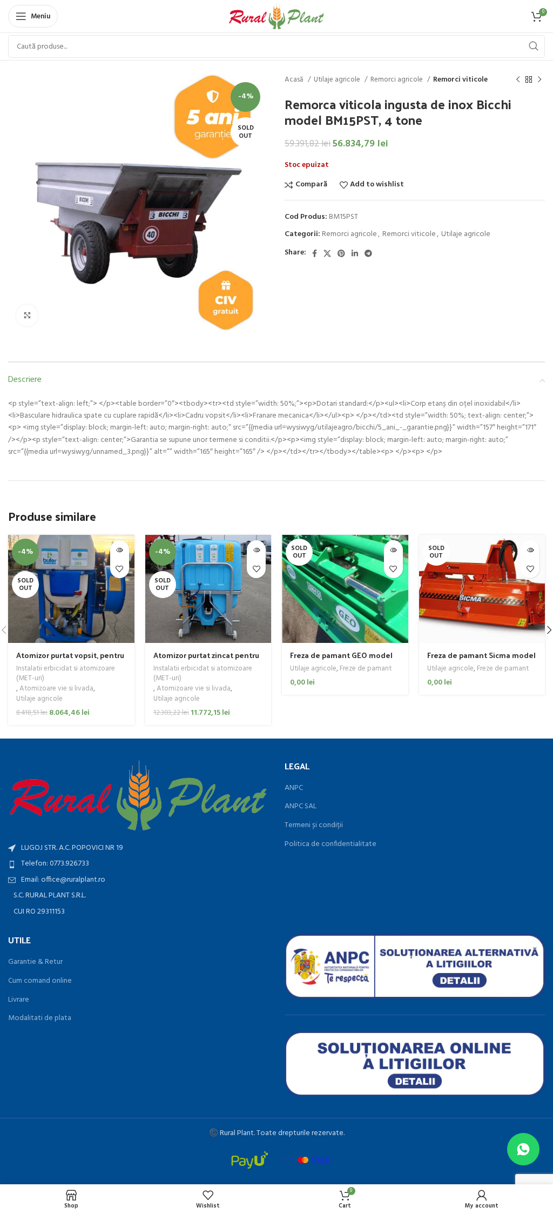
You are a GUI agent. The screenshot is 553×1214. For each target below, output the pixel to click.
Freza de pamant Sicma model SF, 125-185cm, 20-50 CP (481, 660)
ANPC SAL (300, 806)
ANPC (294, 788)
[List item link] (138, 864)
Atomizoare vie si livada (56, 689)
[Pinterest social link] (341, 253)
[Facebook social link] (314, 253)
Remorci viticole (460, 79)
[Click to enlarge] (27, 315)
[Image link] (138, 795)
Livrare (18, 1000)
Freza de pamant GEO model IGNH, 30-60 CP (341, 660)
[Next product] (539, 80)
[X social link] (327, 253)
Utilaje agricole (338, 79)
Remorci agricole (397, 79)
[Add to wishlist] (119, 568)
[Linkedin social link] (354, 253)
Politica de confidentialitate (330, 844)
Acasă (295, 79)
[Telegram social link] (368, 253)
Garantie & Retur (35, 962)
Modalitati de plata (39, 1018)
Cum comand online (40, 981)
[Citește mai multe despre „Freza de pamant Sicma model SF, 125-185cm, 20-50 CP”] (530, 549)
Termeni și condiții (314, 825)
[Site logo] (276, 16)
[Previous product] (517, 80)
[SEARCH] (533, 46)
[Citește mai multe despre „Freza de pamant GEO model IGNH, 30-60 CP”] (393, 549)
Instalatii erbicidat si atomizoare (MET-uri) (65, 674)
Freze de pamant (366, 669)
